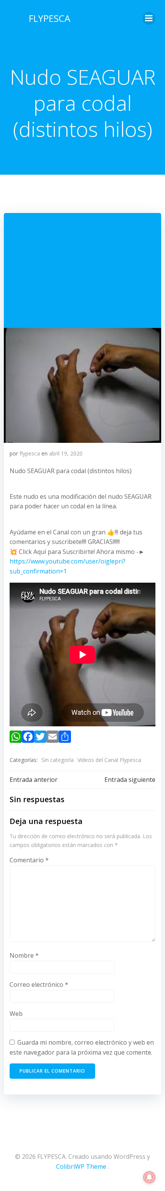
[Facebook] (28, 738)
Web (16, 1013)
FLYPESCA (49, 18)
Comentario (29, 860)
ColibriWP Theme (81, 1166)
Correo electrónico (39, 984)
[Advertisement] (82, 270)
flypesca (30, 453)
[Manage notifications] (149, 1177)
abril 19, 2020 (65, 453)
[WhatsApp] (16, 738)
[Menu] (148, 18)
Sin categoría (57, 759)
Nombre (24, 955)
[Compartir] (65, 738)
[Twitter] (40, 738)
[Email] (52, 738)
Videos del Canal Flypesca (109, 759)
